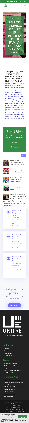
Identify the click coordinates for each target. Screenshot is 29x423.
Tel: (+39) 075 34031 (9, 365)
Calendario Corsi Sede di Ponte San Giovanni (13, 383)
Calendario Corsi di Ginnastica (12, 386)
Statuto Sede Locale (9, 394)
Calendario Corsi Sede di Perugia (12, 380)
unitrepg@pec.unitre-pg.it (16, 407)
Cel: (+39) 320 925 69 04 (10, 368)
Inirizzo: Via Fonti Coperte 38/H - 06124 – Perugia (13, 371)
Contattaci (14, 147)
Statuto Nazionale (9, 396)
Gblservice (12, 413)
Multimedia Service (20, 413)
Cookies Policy (8, 355)
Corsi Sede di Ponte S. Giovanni (16, 237)
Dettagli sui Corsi (8, 391)
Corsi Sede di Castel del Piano (16, 259)
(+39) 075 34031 (9, 1)
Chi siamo (6, 348)
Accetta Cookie (23, 416)
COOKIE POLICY (8, 419)
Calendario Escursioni (9, 389)
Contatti (6, 350)
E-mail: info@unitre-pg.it (10, 363)
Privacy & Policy (8, 353)
